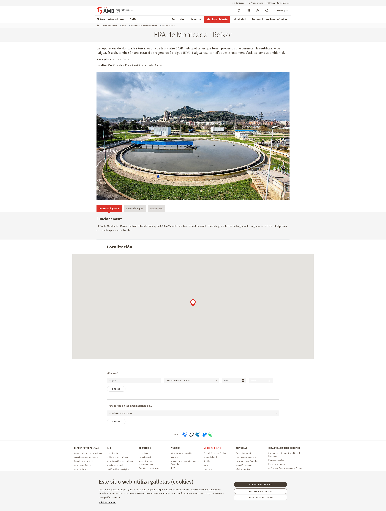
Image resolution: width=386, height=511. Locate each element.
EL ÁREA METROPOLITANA (86, 447)
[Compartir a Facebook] (184, 434)
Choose (243, 380)
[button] (238, 2)
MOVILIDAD (241, 447)
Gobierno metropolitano (117, 457)
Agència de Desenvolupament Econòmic (286, 468)
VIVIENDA (175, 447)
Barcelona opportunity (84, 461)
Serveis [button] (248, 11)
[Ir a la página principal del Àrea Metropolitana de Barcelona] (114, 10)
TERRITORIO (145, 447)
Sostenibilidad (210, 457)
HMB (173, 468)
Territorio (177, 19)
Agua (206, 465)
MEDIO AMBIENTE (212, 447)
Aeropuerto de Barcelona (247, 461)
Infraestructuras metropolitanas (146, 462)
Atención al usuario (244, 465)
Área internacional (115, 465)
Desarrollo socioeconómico (269, 19)
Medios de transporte (246, 457)
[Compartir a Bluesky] (204, 434)
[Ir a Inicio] (97, 25)
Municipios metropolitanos (86, 457)
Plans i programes (276, 464)
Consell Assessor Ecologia (216, 453)
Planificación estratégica (118, 469)
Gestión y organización (149, 468)
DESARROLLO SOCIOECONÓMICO (284, 447)
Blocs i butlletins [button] (257, 11)
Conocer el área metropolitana (88, 453)
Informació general (109, 208)
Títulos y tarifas (243, 469)
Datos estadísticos (82, 465)
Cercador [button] (239, 11)
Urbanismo (144, 453)
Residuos (208, 461)
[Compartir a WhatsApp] (210, 434)
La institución (112, 453)
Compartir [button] (266, 11)
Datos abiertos (81, 469)
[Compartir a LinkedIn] (197, 434)
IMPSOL (174, 457)
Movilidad (239, 19)
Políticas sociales (276, 460)
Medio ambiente (217, 19)
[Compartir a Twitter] (191, 434)
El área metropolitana (110, 19)
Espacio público (146, 457)
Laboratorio (209, 469)
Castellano (278, 10)
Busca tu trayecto (244, 453)
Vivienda (195, 19)
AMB (133, 19)
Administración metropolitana (120, 461)
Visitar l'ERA (156, 208)
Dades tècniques (134, 208)
